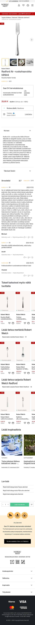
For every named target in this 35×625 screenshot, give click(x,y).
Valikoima (5, 578)
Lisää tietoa (28, 114)
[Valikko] (32, 5)
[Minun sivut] (19, 5)
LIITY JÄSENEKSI (13, 1)
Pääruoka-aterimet (23, 17)
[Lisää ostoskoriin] (13, 323)
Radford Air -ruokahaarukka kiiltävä (11, 19)
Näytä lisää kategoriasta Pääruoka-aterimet (16, 490)
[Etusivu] (5, 5)
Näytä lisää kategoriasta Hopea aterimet (15, 487)
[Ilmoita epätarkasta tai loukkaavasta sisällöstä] (32, 237)
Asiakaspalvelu (7, 571)
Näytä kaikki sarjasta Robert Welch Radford (15, 387)
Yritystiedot (6, 592)
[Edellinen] (3, 40)
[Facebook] (12, 562)
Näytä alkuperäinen (18, 237)
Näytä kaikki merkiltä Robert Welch (13, 337)
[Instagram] (17, 562)
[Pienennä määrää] (2, 504)
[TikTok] (23, 562)
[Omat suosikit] (23, 5)
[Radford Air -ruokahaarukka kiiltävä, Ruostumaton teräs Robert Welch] (17, 39)
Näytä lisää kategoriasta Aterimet (13, 494)
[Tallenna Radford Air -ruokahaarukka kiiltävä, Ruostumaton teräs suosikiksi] (32, 504)
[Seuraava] (32, 40)
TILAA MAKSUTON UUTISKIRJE (17, 541)
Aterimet (14, 17)
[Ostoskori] (28, 5)
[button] (6, 81)
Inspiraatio (6, 585)
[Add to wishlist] (9, 323)
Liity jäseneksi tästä (27, 93)
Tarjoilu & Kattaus (6, 17)
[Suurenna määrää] (8, 504)
